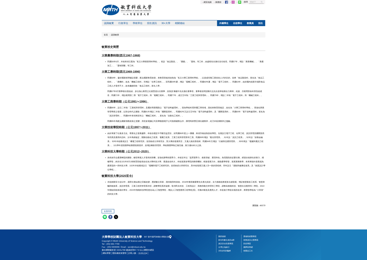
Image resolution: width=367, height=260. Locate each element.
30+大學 (165, 23)
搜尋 (261, 2)
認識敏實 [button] (109, 23)
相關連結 (180, 23)
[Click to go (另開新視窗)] (226, 2)
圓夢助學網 (248, 247)
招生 (260, 23)
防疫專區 (247, 243)
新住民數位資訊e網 (226, 240)
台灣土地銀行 (224, 247)
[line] (105, 217)
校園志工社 (248, 251)
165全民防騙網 (224, 251)
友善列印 (108, 211)
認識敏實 (115, 35)
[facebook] (110, 217)
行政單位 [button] (123, 23)
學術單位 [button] (137, 23)
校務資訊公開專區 (250, 240)
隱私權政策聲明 (119, 253)
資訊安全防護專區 (225, 243)
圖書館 (218, 2)
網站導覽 (107, 253)
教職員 (250, 23)
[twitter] (116, 217)
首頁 (106, 35)
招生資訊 (152, 23)
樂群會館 (222, 236)
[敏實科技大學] (127, 10)
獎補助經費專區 (249, 236)
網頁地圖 (208, 2)
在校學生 (237, 23)
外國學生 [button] (224, 23)
